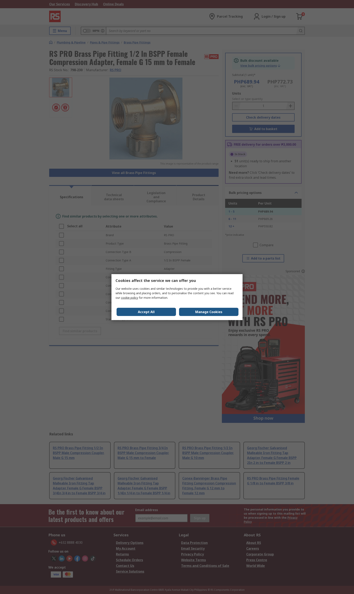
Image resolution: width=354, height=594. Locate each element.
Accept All (146, 312)
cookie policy (129, 298)
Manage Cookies (208, 312)
